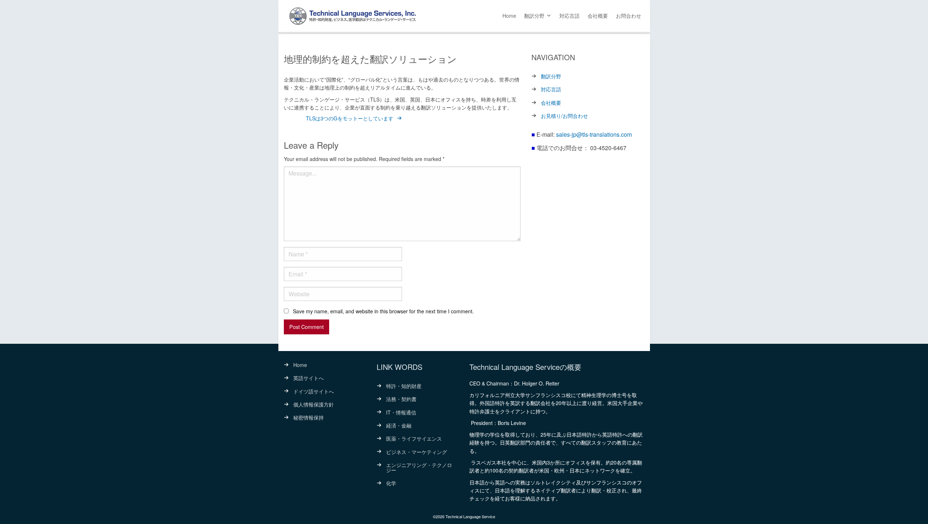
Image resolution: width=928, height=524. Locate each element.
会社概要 (598, 15)
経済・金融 (398, 425)
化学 (391, 483)
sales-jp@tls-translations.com (594, 134)
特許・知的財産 (404, 385)
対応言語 (569, 15)
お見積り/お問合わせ (564, 115)
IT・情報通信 (401, 412)
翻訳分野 (534, 15)
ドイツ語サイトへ (313, 391)
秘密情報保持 (308, 417)
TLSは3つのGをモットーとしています (349, 118)
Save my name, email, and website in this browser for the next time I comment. (383, 311)
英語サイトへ (308, 377)
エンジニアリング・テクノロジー (419, 467)
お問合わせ (628, 15)
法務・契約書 (401, 399)
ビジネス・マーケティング (416, 451)
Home (509, 15)
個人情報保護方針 (313, 404)
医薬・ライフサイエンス (414, 438)
